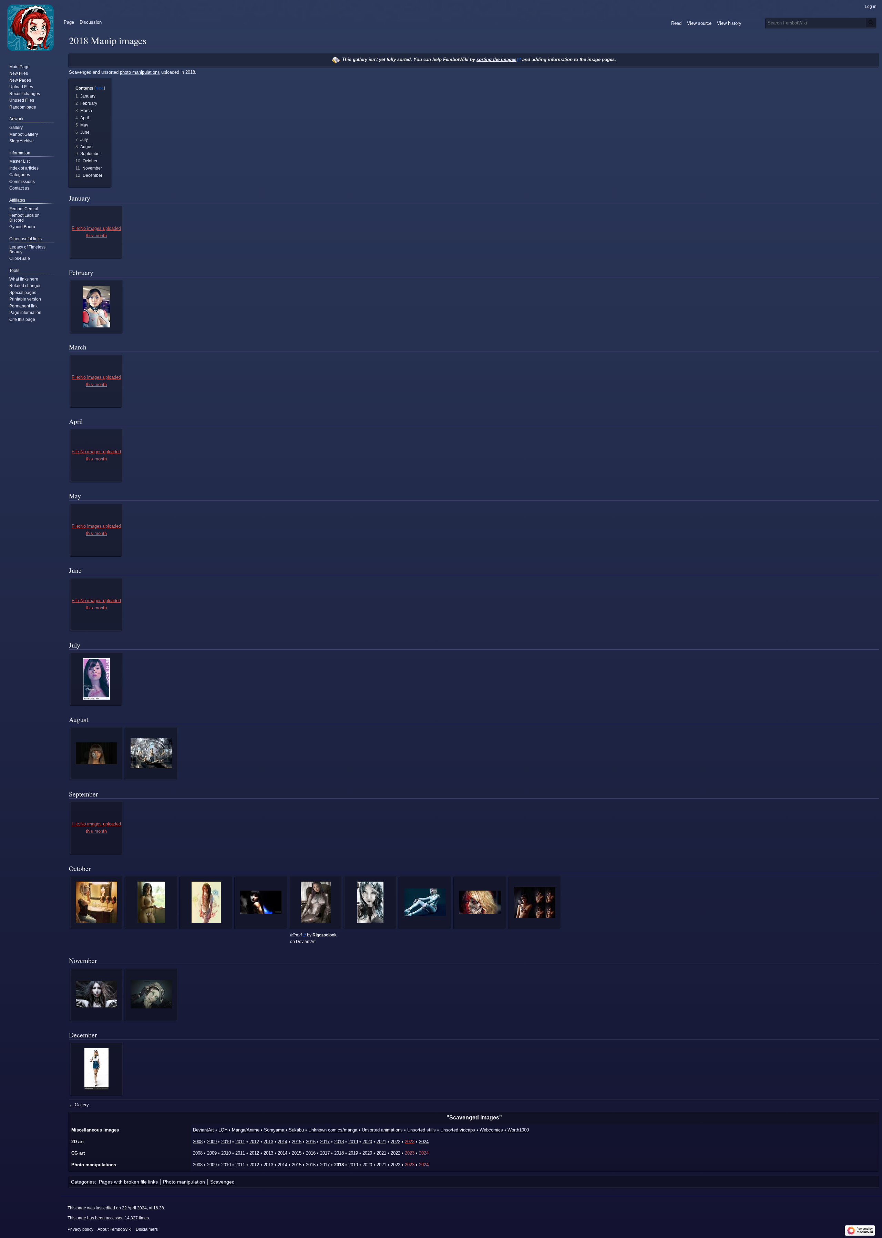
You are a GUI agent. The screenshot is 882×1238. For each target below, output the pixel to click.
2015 (296, 1141)
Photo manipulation (184, 1182)
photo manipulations (140, 72)
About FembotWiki (115, 1229)
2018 (339, 1141)
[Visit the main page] (30, 27)
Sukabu (296, 1130)
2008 (198, 1141)
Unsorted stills (421, 1130)
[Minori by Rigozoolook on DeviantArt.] (316, 902)
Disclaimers (147, 1229)
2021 (381, 1141)
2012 (254, 1141)
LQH (222, 1130)
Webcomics (491, 1130)
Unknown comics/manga (332, 1130)
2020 (367, 1141)
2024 (424, 1141)
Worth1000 (518, 1130)
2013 (268, 1141)
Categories (83, 1182)
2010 (226, 1141)
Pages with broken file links (128, 1182)
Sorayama (274, 1130)
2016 (311, 1141)
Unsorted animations (382, 1130)
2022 (395, 1141)
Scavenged (222, 1182)
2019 (353, 1141)
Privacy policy (80, 1229)
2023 (409, 1141)
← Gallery (79, 1104)
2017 (325, 1141)
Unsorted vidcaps (457, 1130)
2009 (212, 1141)
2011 (240, 1141)
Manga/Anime (245, 1130)
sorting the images (496, 59)
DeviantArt (203, 1130)
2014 (282, 1141)
